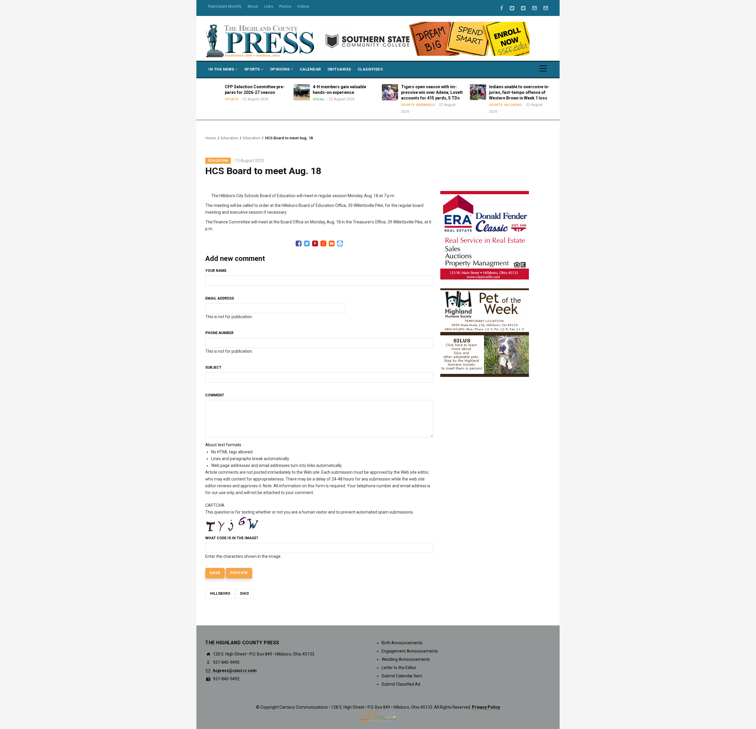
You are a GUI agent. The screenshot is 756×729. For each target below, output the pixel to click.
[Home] (260, 40)
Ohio (244, 593)
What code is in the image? (231, 538)
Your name (216, 271)
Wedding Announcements (406, 659)
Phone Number (219, 333)
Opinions (280, 69)
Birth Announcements (402, 642)
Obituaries (339, 69)
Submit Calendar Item (402, 676)
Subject (213, 367)
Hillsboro (513, 105)
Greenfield (425, 105)
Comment (214, 395)
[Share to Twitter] (307, 243)
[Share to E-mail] (332, 243)
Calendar (310, 69)
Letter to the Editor (399, 667)
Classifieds (370, 69)
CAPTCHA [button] (214, 505)
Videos (303, 6)
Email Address (219, 298)
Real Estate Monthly (225, 6)
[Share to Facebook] (299, 243)
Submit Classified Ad (401, 684)
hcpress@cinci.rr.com (234, 670)
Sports (252, 69)
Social (319, 99)
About (252, 6)
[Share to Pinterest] (315, 243)
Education (229, 138)
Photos (285, 6)
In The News (221, 69)
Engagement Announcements (410, 651)
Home (210, 138)
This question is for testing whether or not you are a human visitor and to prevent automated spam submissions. (309, 531)
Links (268, 6)
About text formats (223, 444)
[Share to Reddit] (323, 243)
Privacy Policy (486, 707)
